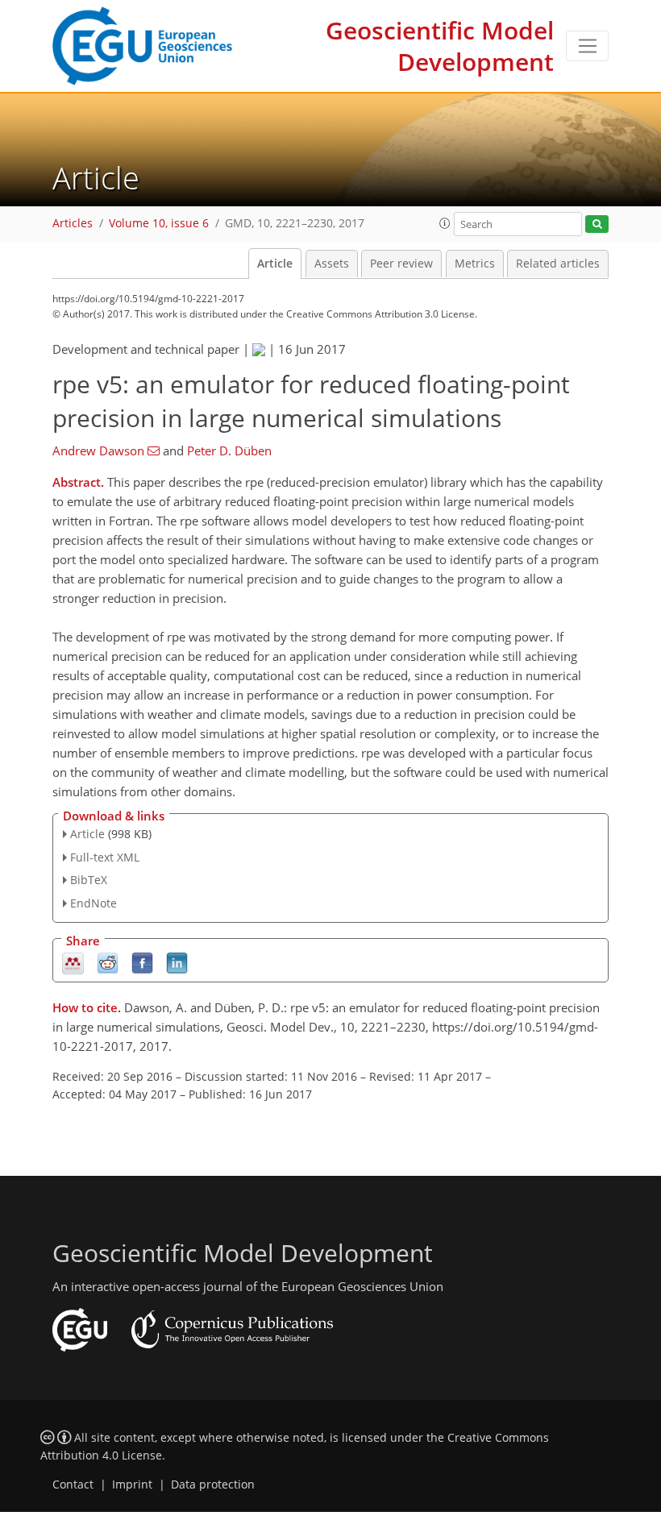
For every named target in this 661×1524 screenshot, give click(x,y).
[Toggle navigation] (587, 46)
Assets (331, 263)
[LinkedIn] (177, 962)
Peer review (401, 263)
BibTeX (88, 879)
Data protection (213, 1484)
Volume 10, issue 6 (159, 223)
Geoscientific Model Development (440, 46)
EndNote (93, 903)
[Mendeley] (73, 962)
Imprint (132, 1484)
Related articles (558, 263)
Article (275, 263)
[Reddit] (107, 962)
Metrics (475, 263)
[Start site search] (597, 224)
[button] (445, 223)
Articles (72, 223)
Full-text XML (104, 857)
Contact (73, 1484)
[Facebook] (142, 962)
